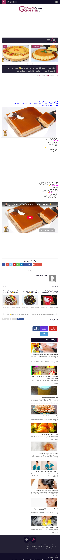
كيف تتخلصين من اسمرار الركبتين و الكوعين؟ (46, 509)
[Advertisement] (30, 25)
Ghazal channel (53, 307)
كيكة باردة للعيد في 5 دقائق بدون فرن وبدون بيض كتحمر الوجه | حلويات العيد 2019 (44, 59)
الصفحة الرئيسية (43, 75)
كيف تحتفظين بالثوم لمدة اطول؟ (49, 397)
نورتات (34, 75)
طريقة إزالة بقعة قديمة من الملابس (48, 453)
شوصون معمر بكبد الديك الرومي (49, 434)
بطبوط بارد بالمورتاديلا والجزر (50, 416)
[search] (4, 2)
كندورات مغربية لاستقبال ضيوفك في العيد (47, 471)
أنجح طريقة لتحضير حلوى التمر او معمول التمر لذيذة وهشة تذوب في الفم (44, 377)
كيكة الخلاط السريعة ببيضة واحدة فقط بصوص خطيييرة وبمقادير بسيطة (16, 58)
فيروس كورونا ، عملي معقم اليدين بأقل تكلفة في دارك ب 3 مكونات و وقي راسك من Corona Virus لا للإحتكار (44, 356)
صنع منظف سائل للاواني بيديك (50, 527)
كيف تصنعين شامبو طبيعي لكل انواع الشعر (47, 490)
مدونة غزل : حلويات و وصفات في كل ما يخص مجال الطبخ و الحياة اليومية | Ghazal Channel (36, 559)
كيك (38, 75)
